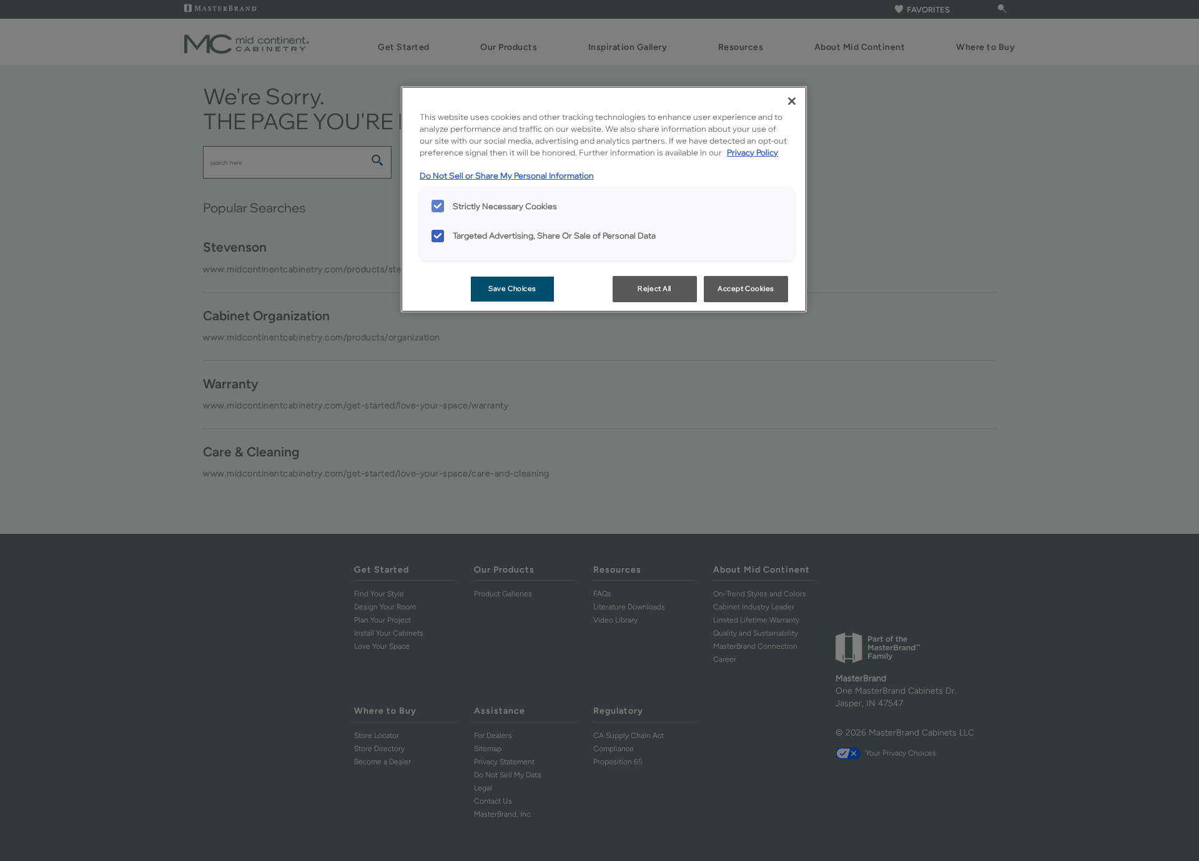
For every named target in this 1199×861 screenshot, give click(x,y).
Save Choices (512, 288)
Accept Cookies (746, 288)
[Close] (792, 101)
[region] (604, 199)
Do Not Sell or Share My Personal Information (507, 175)
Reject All (654, 288)
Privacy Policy (752, 152)
